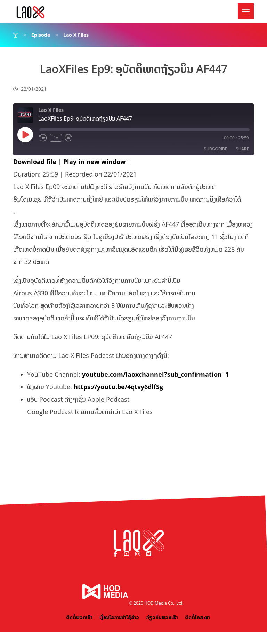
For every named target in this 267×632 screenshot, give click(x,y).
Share (242, 149)
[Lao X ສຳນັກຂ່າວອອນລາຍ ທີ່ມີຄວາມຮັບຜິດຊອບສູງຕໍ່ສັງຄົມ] (30, 12)
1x (56, 138)
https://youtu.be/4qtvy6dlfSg (118, 387)
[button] (246, 11)
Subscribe (215, 149)
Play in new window (94, 161)
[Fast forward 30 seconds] (68, 138)
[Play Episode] (25, 134)
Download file (34, 161)
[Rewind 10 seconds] (43, 138)
